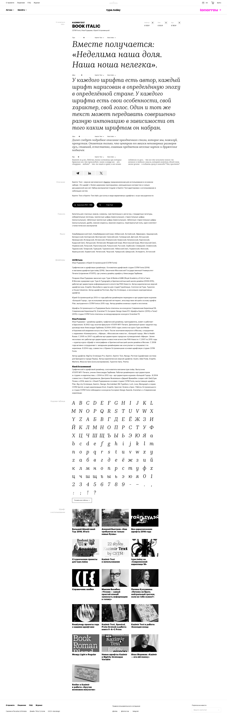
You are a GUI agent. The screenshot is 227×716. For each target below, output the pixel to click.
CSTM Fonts (76, 30)
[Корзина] (212, 3)
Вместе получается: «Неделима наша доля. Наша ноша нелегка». (117, 55)
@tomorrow (125, 711)
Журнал (37, 3)
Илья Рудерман (87, 30)
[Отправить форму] (218, 710)
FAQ (29, 3)
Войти (219, 3)
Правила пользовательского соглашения (126, 706)
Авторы (9, 10)
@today (114, 711)
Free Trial (109, 205)
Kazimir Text (78, 23)
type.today (113, 10)
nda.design (56, 711)
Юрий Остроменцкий (101, 30)
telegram (136, 711)
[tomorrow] (210, 10)
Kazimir (107, 182)
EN (207, 3)
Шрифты (21, 10)
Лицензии (21, 3)
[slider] (84, 38)
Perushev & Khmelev (20, 711)
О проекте (10, 3)
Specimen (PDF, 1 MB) (84, 205)
